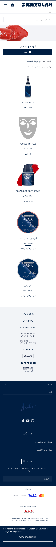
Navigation (6, 5)
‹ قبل (50, 12)
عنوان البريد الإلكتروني (44, 450)
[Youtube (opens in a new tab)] (28, 420)
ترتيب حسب (46, 66)
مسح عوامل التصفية (35, 61)
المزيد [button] (46, 478)
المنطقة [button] (49, 384)
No (28, 543)
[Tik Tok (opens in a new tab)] (23, 420)
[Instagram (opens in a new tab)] (32, 420)
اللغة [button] (50, 392)
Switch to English (28, 537)
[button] (12, 5)
